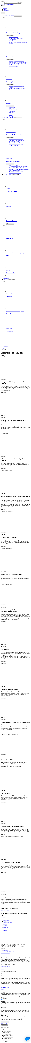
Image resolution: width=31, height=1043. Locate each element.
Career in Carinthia (13, 145)
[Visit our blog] (8, 941)
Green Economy (13, 39)
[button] (4, 1025)
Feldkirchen (12, 107)
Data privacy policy (7, 922)
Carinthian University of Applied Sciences (18, 166)
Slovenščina (6, 10)
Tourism (11, 43)
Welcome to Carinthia (14, 141)
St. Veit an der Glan (13, 110)
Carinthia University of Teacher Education (18, 169)
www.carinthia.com (5, 953)
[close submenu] (4, 17)
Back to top (6, 920)
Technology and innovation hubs (16, 61)
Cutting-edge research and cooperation (18, 62)
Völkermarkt (12, 111)
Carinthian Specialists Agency (16, 144)
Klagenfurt (11, 108)
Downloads (6, 278)
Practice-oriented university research (17, 63)
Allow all (14, 971)
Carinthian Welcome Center (15, 142)
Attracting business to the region (16, 86)
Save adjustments (5, 1022)
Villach (10, 115)
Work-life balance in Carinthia (16, 139)
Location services (7, 174)
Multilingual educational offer (16, 171)
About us (5, 279)
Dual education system (14, 170)
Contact (5, 924)
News (4, 223)
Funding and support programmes (17, 88)
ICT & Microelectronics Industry (16, 38)
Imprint (5, 921)
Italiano (5, 9)
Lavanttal (11, 116)
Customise (8, 971)
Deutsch (5, 8)
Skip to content (4, 1023)
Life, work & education (8, 117)
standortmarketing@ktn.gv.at (7, 951)
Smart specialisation (13, 37)
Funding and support (14, 64)
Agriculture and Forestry (14, 40)
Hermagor (11, 112)
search (2, 2)
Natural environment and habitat (16, 140)
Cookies (5, 925)
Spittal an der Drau (13, 113)
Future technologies (13, 66)
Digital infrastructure (14, 89)
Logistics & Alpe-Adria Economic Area (18, 42)
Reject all (3, 971)
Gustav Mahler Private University (17, 167)
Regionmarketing (7, 4)
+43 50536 (5, 950)
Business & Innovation (8, 15)
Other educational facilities (15, 173)
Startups (11, 87)
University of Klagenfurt (14, 165)
